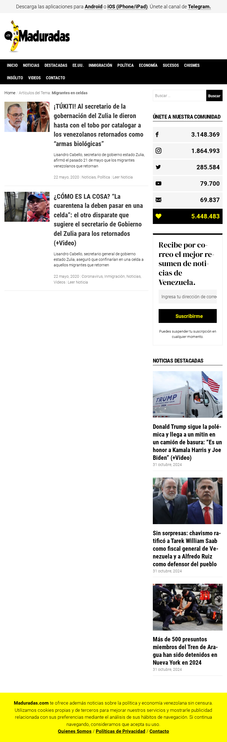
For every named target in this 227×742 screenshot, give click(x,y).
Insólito (15, 77)
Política (125, 65)
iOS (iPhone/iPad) (127, 6)
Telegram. (199, 6)
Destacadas (56, 65)
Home (10, 92)
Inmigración (100, 65)
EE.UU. (78, 65)
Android (93, 6)
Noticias (31, 65)
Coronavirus (92, 276)
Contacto (55, 77)
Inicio (12, 65)
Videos (34, 77)
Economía (148, 65)
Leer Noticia (123, 177)
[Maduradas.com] (37, 50)
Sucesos (171, 65)
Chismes (192, 65)
